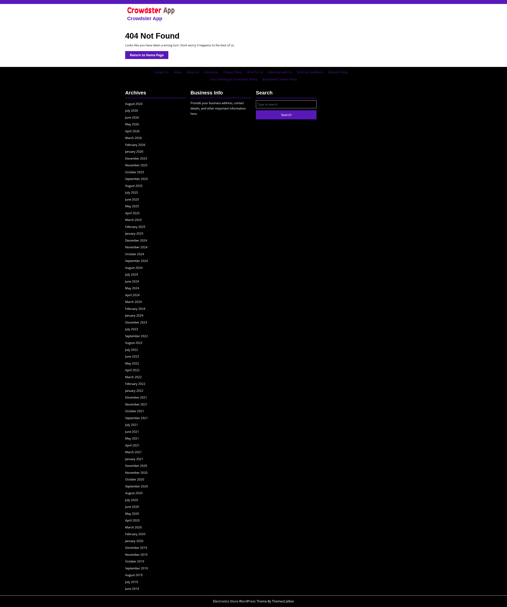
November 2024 (136, 247)
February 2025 (135, 227)
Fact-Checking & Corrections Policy (233, 79)
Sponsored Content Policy (279, 79)
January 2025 (134, 233)
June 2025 (132, 199)
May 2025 (132, 206)
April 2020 (132, 520)
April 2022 (132, 370)
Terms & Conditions (310, 72)
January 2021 (134, 459)
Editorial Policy (338, 72)
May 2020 (132, 514)
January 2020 (134, 541)
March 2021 (133, 452)
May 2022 (132, 363)
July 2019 (131, 582)
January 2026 (134, 151)
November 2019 (136, 555)
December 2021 (136, 397)
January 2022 (134, 391)
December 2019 (136, 548)
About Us (193, 72)
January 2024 (134, 315)
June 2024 (132, 281)
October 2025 (134, 172)
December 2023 (136, 322)
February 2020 (135, 534)
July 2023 (131, 329)
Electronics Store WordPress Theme (240, 601)
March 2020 (133, 527)
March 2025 (133, 220)
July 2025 (131, 192)
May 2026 (132, 124)
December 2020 (136, 466)
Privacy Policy (232, 72)
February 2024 (135, 309)
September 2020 (136, 486)
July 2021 (131, 425)
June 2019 (132, 589)
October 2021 (134, 411)
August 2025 (134, 186)
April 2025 (132, 213)
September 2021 (136, 418)
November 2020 (136, 473)
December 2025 (136, 158)
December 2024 (136, 240)
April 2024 (132, 295)
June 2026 (132, 117)
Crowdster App (144, 18)
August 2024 (134, 268)
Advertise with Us (280, 72)
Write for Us (255, 72)
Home (177, 72)
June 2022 (132, 356)
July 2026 (131, 110)
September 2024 (136, 261)
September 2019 (136, 568)
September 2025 (136, 179)
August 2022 (134, 343)
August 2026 (134, 104)
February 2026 (135, 145)
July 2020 (131, 500)
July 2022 (131, 350)
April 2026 (132, 131)
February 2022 (135, 384)
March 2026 (133, 138)
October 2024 (134, 254)
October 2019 (134, 561)
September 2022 (136, 336)
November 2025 (136, 165)
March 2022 (133, 377)
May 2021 (132, 438)
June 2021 (132, 432)
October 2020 (134, 479)
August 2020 (134, 493)
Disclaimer (211, 72)
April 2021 (132, 445)
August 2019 (134, 575)
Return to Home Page (149, 56)
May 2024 (132, 288)
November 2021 (136, 404)
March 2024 (133, 302)
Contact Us (161, 72)
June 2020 (132, 507)
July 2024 (131, 274)
